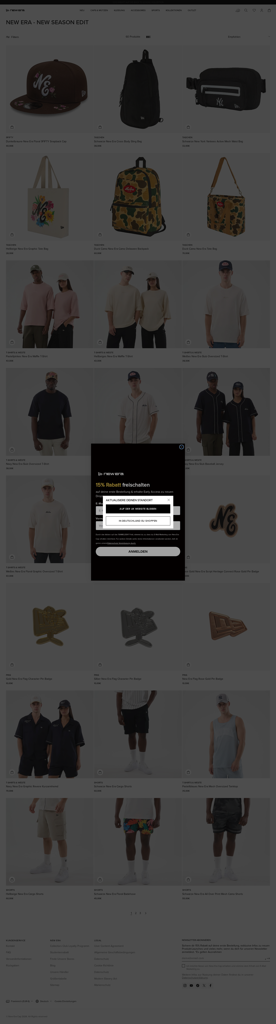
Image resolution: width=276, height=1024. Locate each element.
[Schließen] (169, 500)
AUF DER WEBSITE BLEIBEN (138, 509)
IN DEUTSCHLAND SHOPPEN (138, 521)
